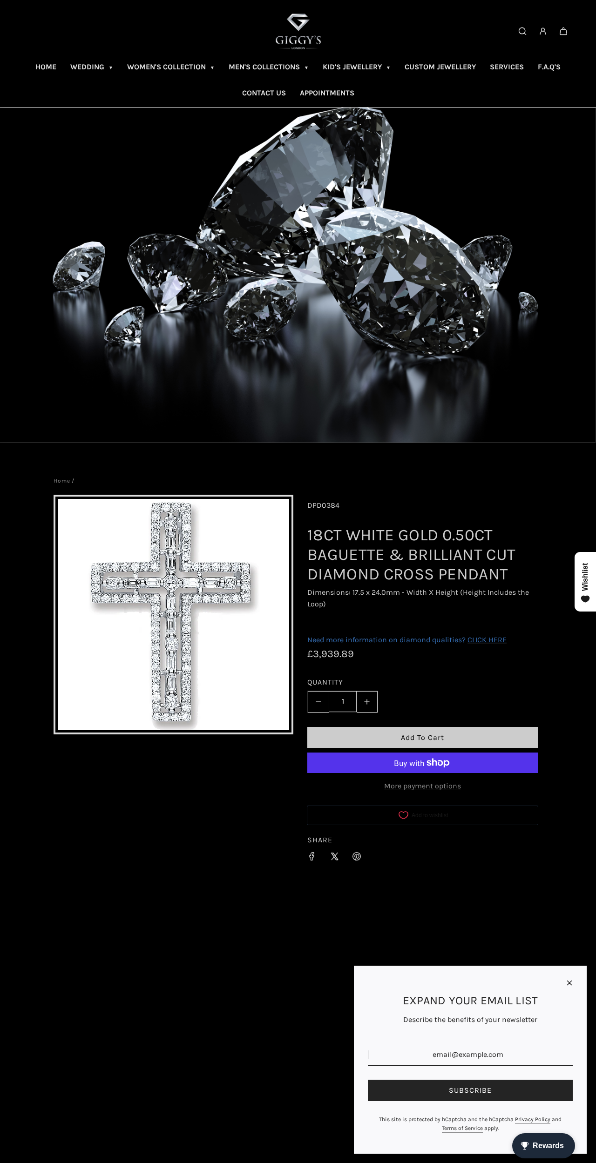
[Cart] (563, 31)
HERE (497, 639)
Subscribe (470, 1090)
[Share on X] (334, 858)
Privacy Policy (532, 1119)
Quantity (325, 682)
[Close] (569, 983)
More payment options (422, 785)
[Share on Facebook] (312, 858)
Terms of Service (462, 1128)
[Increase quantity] (367, 702)
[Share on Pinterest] (356, 858)
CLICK (477, 639)
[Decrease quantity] (318, 702)
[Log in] (543, 31)
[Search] (522, 31)
